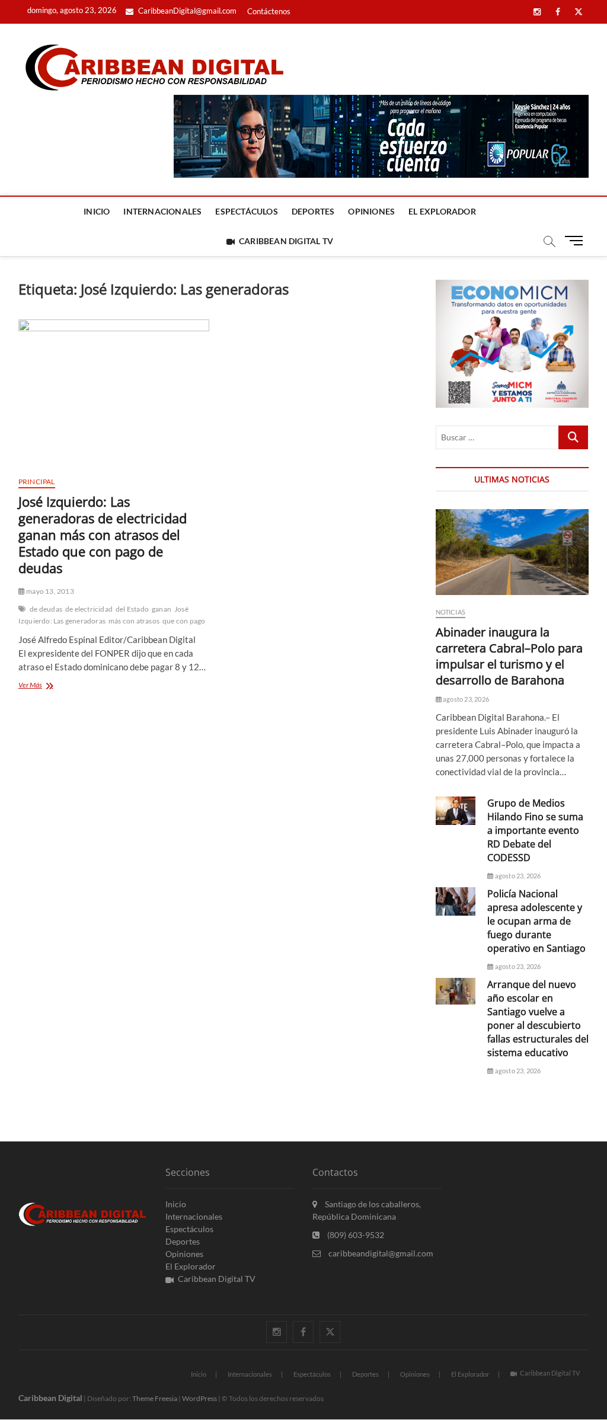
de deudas (46, 609)
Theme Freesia (154, 1398)
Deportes (313, 211)
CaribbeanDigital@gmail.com (186, 10)
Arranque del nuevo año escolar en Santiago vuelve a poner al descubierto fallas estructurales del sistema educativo (538, 1018)
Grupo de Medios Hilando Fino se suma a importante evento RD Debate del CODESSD (535, 830)
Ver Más (48, 686)
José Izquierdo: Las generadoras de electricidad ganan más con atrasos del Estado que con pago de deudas (102, 534)
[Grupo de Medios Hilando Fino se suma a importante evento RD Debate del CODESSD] (456, 811)
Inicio (97, 211)
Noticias (451, 612)
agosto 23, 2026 (465, 699)
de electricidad (89, 609)
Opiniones (371, 211)
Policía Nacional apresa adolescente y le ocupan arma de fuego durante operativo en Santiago (536, 921)
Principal (36, 481)
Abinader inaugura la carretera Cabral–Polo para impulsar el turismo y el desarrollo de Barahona (509, 656)
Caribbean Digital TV (286, 241)
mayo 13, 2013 (49, 591)
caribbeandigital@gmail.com (380, 1253)
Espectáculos (246, 211)
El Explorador (442, 211)
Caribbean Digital (50, 1398)
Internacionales (162, 211)
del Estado (132, 609)
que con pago (183, 620)
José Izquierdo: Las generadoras (103, 615)
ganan (161, 609)
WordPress (199, 1398)
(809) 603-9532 (354, 1235)
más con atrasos (133, 620)
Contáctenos (268, 11)
